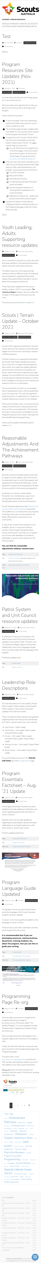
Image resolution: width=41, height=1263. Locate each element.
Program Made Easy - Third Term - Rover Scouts (16, 1219)
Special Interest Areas (18, 1169)
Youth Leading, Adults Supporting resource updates (20, 236)
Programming (12, 1159)
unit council (14, 1177)
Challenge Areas (18, 1125)
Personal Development (18, 1146)
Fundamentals (16, 663)
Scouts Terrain (14, 1166)
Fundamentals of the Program (21, 956)
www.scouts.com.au (28, 1259)
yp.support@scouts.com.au (13, 1261)
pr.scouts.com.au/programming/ (14, 1059)
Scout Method (23, 1163)
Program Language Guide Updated (19, 888)
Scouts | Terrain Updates (9, 337)
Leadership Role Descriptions (19, 685)
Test (6, 36)
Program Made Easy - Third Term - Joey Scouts (15, 1239)
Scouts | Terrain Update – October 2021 (20, 321)
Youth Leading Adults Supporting (18, 1180)
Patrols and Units (17, 667)
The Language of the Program (21, 960)
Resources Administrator (25, 251)
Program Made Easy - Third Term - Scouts (16, 1228)
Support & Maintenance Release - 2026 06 (16, 1209)
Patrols (11, 1142)
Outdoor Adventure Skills (18, 1138)
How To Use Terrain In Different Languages (13, 1249)
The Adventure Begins (20, 1174)
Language (13, 1131)
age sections (21, 1122)
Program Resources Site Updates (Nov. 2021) (17, 73)
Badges (29, 1122)
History (31, 1128)
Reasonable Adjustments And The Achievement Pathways (20, 447)
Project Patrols (25, 1160)
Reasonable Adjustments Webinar (18, 565)
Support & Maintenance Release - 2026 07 (16, 1204)
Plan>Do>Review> (14, 1152)
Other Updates (6, 92)
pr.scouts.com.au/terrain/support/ (22, 159)
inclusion (6, 1131)
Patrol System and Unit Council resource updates (20, 615)
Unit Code (6, 1177)
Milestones (21, 1134)
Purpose (11, 1163)
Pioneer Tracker (21, 1149)
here (25, 302)
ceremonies (6, 1126)
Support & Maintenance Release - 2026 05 (16, 1214)
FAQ (27, 1128)
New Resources (7, 466)
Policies (28, 1153)
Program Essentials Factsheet (21, 846)
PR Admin (19, 43)
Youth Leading (15, 1179)
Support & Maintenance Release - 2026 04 (16, 1244)
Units (21, 1177)
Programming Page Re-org (16, 999)
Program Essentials (14, 558)
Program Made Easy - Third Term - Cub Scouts (15, 1234)
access (5, 1118)
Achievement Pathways (15, 554)
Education (21, 1128)
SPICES (8, 1173)
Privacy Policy (27, 1261)
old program (31, 1134)
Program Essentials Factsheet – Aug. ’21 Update (19, 782)
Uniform (31, 1174)
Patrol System (18, 1142)
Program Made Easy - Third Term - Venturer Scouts (17, 1224)
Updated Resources (30, 43)
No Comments (8, 46)
